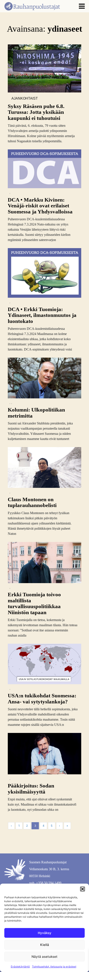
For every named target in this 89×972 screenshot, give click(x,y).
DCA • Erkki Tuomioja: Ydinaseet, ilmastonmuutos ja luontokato (42, 315)
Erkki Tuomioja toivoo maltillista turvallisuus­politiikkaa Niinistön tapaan (34, 603)
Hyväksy (44, 933)
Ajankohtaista (24, 99)
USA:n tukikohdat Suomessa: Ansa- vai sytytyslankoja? (42, 698)
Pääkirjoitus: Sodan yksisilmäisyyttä (31, 789)
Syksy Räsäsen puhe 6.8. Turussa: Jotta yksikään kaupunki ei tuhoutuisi (36, 112)
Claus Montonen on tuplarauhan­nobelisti (32, 502)
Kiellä (44, 945)
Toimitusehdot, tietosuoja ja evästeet (54, 966)
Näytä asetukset (44, 957)
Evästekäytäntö (20, 966)
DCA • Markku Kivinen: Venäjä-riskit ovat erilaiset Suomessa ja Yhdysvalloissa (40, 205)
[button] (82, 889)
